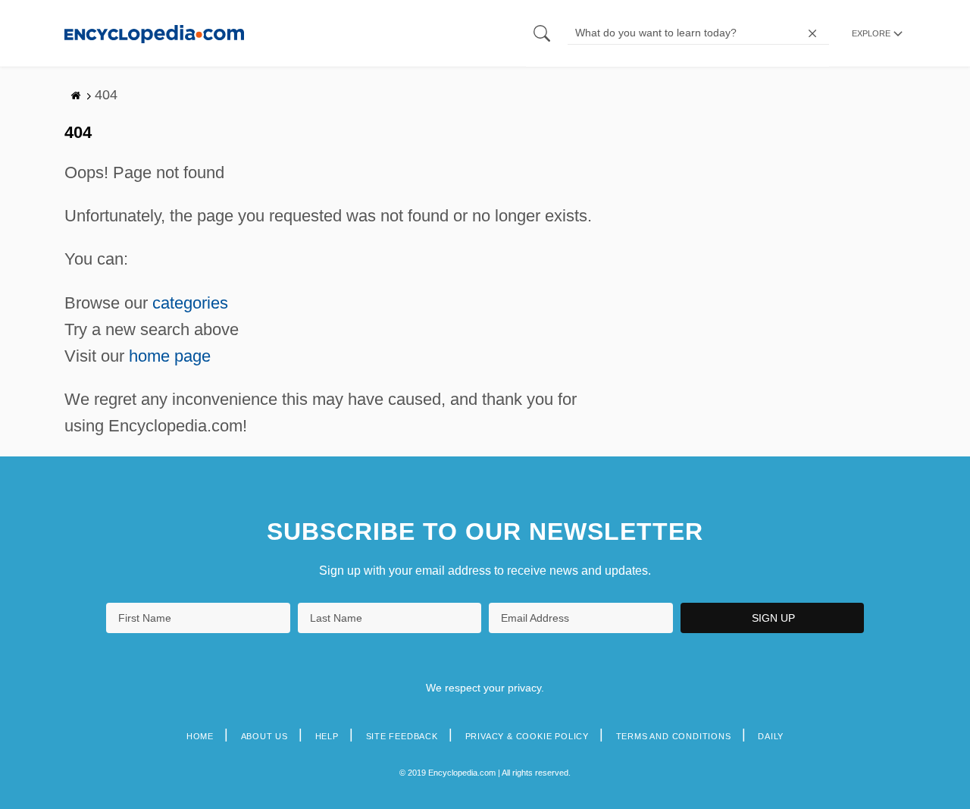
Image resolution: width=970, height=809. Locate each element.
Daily (771, 736)
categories (190, 302)
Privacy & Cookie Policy (527, 736)
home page (170, 355)
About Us (264, 736)
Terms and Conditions (673, 736)
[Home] (154, 33)
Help (327, 736)
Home (200, 736)
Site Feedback (402, 736)
